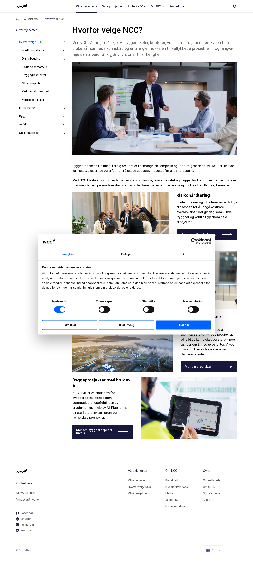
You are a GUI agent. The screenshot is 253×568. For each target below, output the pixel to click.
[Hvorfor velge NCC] (64, 42)
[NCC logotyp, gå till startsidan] (70, 471)
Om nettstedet (212, 480)
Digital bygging (31, 58)
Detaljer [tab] (126, 254)
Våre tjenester (31, 19)
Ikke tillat (70, 325)
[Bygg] (64, 116)
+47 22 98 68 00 (26, 493)
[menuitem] (86, 6)
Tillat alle (183, 325)
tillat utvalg (126, 325)
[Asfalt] (64, 125)
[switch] (104, 309)
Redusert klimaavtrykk (36, 91)
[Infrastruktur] (64, 108)
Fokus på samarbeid (34, 67)
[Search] (234, 6)
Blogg (206, 499)
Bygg (22, 116)
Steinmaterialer (29, 132)
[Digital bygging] (64, 59)
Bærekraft (171, 480)
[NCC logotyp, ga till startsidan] (22, 6)
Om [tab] (185, 254)
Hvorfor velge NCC (30, 42)
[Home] (17, 19)
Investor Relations (176, 487)
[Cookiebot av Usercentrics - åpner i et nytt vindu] (194, 241)
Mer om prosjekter (198, 367)
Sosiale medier (212, 493)
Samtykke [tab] (67, 254)
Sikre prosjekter (32, 83)
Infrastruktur (27, 107)
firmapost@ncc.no (27, 499)
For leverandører (175, 506)
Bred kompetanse (33, 50)
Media (169, 493)
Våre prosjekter (137, 493)
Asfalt (23, 124)
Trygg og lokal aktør (34, 75)
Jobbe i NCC (172, 499)
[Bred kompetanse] (64, 50)
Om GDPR (209, 487)
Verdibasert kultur (33, 99)
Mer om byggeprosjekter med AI (94, 431)
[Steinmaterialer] (64, 133)
